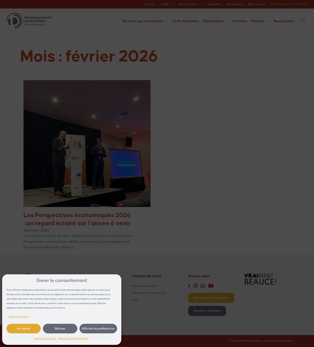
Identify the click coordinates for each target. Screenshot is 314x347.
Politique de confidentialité (73, 338)
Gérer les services (18, 316)
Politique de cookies (45, 338)
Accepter (23, 328)
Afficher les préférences (98, 328)
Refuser (60, 328)
